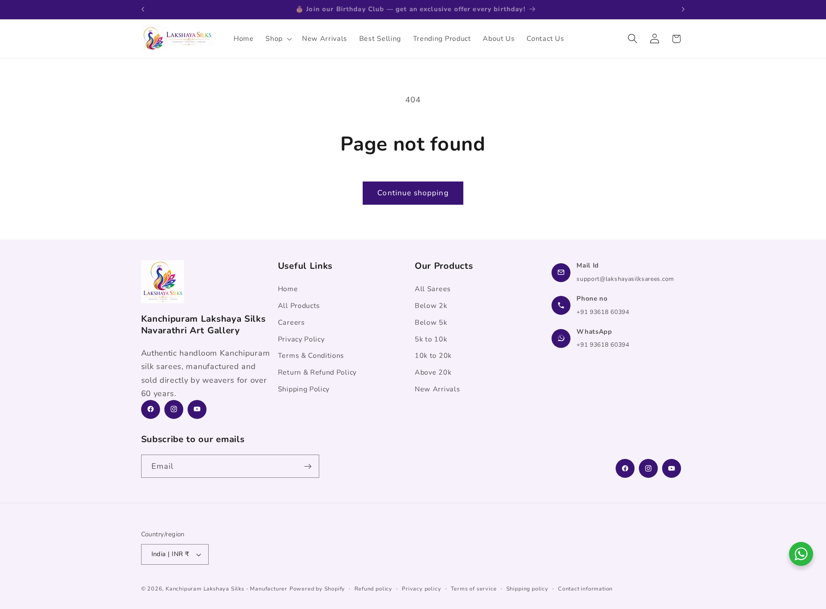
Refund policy (373, 588)
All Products (299, 305)
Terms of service (474, 588)
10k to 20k (433, 355)
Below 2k (431, 305)
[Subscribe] (308, 466)
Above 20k (433, 372)
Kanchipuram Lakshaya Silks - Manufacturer (226, 588)
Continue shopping (413, 193)
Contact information (585, 588)
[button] (277, 38)
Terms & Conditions (311, 355)
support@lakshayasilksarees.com (625, 278)
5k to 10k (431, 339)
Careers (291, 322)
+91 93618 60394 (602, 312)
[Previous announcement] (142, 9)
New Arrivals (437, 389)
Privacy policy (421, 588)
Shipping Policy (304, 389)
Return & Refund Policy (317, 372)
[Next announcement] (683, 9)
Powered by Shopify (317, 588)
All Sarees (433, 289)
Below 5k (431, 322)
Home (288, 289)
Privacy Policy (301, 339)
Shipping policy (527, 588)
